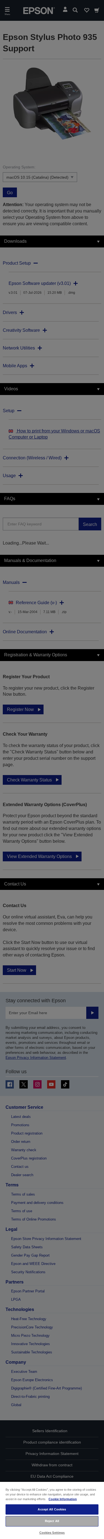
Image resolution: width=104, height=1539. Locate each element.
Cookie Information (63, 1499)
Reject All (52, 1521)
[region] (52, 1510)
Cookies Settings (52, 1532)
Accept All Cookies (52, 1509)
